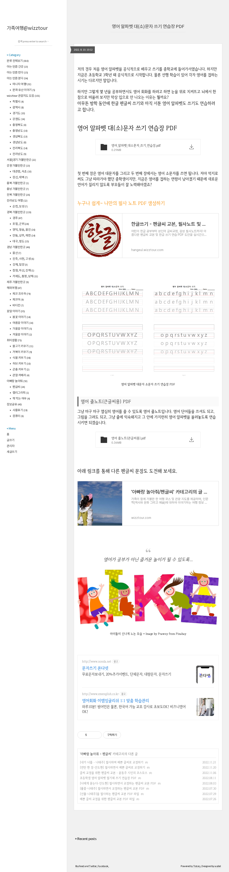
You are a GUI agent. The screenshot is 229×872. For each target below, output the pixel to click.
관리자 (11, 446)
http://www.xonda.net (96, 661)
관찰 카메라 (21, 375)
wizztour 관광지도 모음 (23, 96)
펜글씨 (18, 387)
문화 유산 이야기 (23, 90)
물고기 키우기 (22, 346)
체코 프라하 (21, 294)
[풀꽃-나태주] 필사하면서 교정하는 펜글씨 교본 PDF (112, 788)
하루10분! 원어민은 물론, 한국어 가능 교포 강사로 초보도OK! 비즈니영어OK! (134, 709)
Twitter (93, 866)
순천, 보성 (20, 206)
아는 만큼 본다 (17, 78)
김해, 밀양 (20, 264)
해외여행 (14, 288)
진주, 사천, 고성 (23, 259)
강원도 (18, 119)
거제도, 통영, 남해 (25, 276)
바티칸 (18, 305)
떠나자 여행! (21, 84)
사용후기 (20, 410)
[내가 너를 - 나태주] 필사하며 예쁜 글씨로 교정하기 (111, 762)
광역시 (18, 107)
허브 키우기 (21, 363)
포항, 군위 (20, 224)
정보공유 (14, 404)
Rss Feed (79, 866)
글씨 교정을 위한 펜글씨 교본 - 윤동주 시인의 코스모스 (113, 773)
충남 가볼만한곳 (18, 189)
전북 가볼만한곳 (18, 195)
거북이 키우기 (22, 352)
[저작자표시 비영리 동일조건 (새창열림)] (127, 735)
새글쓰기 (12, 452)
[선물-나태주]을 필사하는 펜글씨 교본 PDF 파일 (109, 794)
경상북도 (20, 136)
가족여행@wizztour (27, 28)
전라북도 (20, 148)
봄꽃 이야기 (21, 317)
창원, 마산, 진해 (23, 270)
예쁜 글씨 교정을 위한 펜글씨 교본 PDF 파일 (107, 799)
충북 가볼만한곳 (18, 183)
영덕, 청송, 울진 (23, 230)
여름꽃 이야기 (22, 323)
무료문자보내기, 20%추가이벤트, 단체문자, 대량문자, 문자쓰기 (126, 674)
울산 (16, 253)
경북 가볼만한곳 (19, 212)
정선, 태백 (20, 177)
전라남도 (19, 154)
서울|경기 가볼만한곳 (21, 160)
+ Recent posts (85, 839)
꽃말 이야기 (16, 311)
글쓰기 (11, 440)
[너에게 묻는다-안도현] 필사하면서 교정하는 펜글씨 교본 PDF (118, 783)
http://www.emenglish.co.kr (100, 694)
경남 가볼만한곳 (18, 247)
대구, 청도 (20, 241)
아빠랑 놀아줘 (17, 381)
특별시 (18, 101)
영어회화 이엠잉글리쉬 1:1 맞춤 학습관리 (115, 700)
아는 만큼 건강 (17, 67)
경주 (17, 218)
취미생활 (14, 340)
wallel (217, 866)
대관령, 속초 (22, 171)
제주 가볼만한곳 (18, 282)
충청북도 (19, 125)
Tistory (197, 866)
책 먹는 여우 (21, 398)
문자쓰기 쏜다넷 (95, 668)
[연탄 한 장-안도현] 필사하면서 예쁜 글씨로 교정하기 (112, 767)
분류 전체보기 (18, 61)
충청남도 (20, 131)
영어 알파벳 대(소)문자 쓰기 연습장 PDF (148, 26)
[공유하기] (91, 735)
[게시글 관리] (97, 735)
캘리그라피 (20, 393)
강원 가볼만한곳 (18, 166)
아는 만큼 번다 (17, 72)
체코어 (18, 299)
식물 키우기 (21, 358)
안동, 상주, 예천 (23, 235)
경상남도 (19, 142)
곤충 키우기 (21, 369)
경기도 (18, 113)
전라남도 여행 (17, 200)
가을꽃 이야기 (22, 329)
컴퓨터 (18, 416)
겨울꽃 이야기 (22, 334)
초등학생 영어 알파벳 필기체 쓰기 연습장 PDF (108, 778)
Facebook (103, 866)
